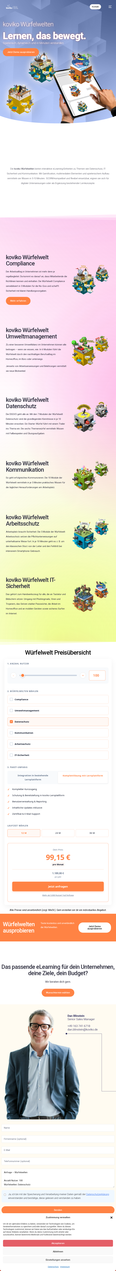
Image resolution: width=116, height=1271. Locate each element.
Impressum (65, 1267)
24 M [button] (58, 832)
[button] (111, 1217)
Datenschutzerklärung (97, 1194)
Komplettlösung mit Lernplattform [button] (83, 775)
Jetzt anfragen (58, 886)
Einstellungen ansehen (58, 1260)
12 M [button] (24, 832)
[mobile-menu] (109, 7)
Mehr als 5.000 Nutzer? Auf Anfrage (58, 895)
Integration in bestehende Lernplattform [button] (33, 777)
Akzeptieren (58, 1243)
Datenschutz (53, 1267)
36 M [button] (92, 832)
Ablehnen (58, 1251)
